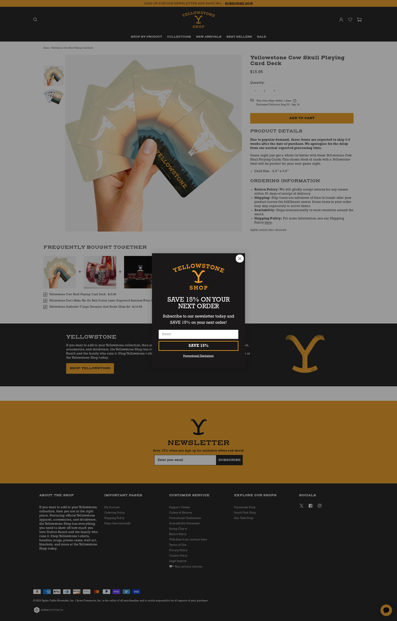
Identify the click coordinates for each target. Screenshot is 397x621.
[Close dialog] (239, 258)
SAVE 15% (199, 346)
